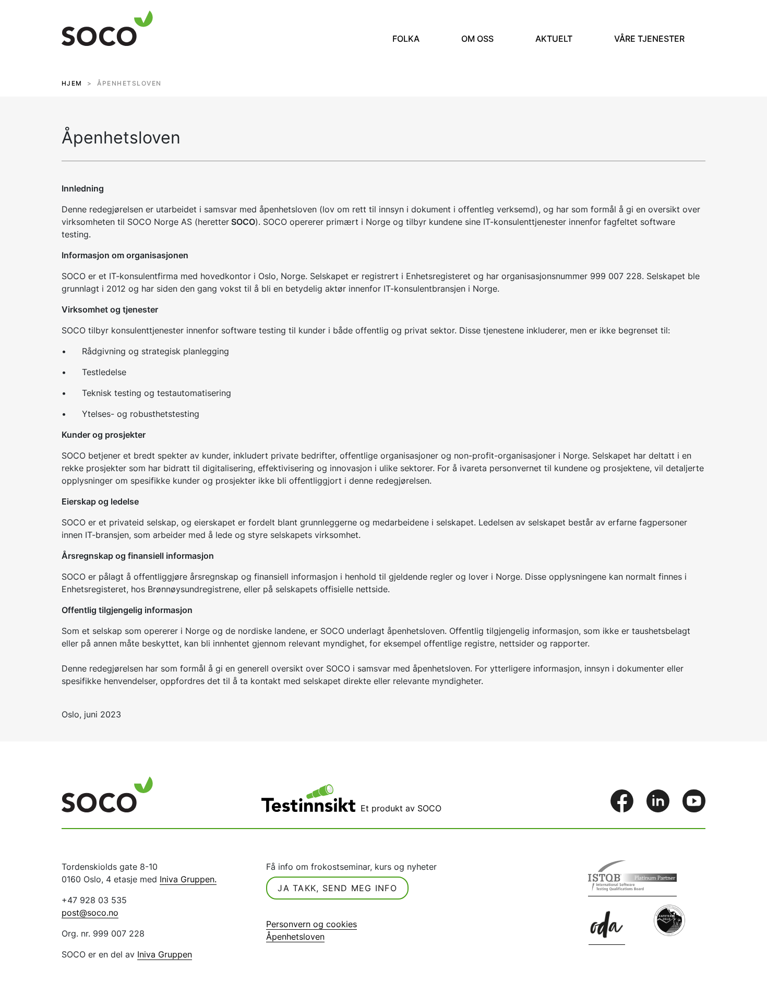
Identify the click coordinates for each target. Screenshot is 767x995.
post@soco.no (90, 912)
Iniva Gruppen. (188, 879)
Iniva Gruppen (164, 954)
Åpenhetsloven (295, 936)
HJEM (72, 83)
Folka (406, 38)
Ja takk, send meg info (337, 888)
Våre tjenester (649, 38)
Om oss (477, 38)
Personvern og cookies (311, 924)
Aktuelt (553, 38)
